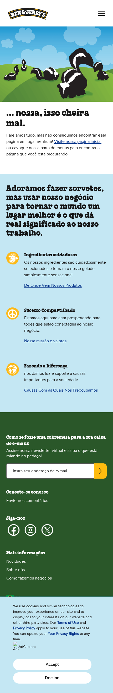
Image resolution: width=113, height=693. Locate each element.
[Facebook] (13, 530)
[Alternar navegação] (101, 13)
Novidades (16, 561)
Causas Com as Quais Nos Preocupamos (61, 390)
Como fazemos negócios (29, 578)
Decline (52, 677)
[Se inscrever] (100, 471)
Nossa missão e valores (45, 341)
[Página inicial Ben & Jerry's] (28, 13)
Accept (52, 664)
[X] (47, 530)
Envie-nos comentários (27, 500)
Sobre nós (15, 569)
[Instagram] (30, 530)
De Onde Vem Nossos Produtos (53, 285)
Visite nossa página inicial (77, 141)
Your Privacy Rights (63, 633)
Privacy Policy (24, 628)
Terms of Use (68, 622)
